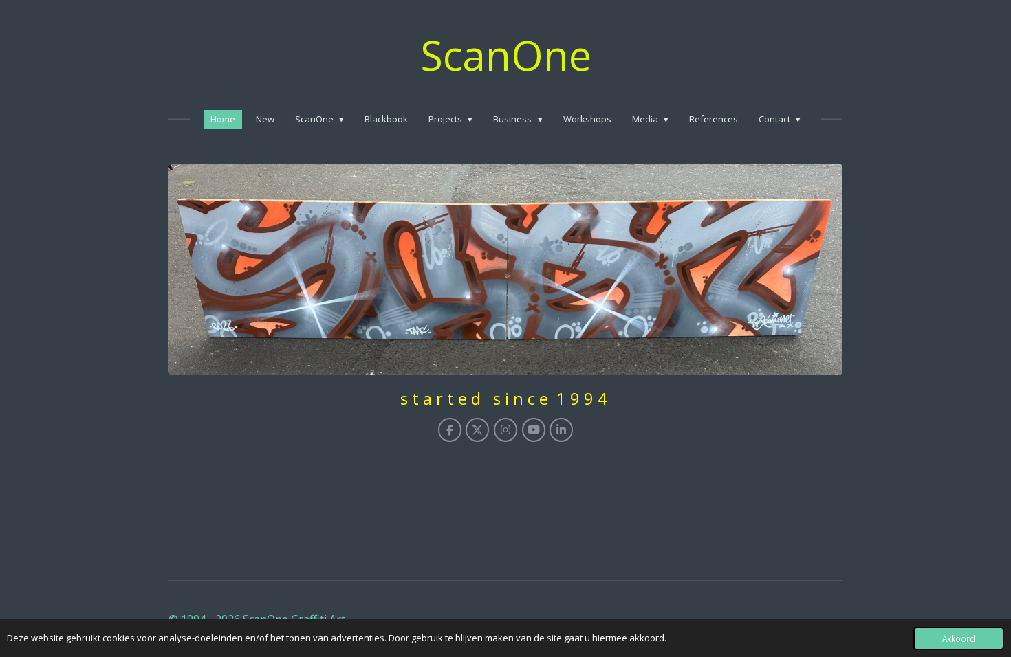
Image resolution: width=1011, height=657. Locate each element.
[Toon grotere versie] (505, 270)
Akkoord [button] (958, 638)
